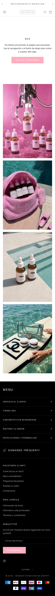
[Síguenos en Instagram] (4, 560)
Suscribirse (14, 550)
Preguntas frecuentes (13, 481)
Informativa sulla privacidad (16, 510)
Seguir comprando (27, 60)
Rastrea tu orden (11, 486)
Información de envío (13, 505)
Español (26, 570)
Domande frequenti (24, 450)
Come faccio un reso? (13, 471)
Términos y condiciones (14, 515)
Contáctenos (9, 490)
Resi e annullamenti (12, 476)
